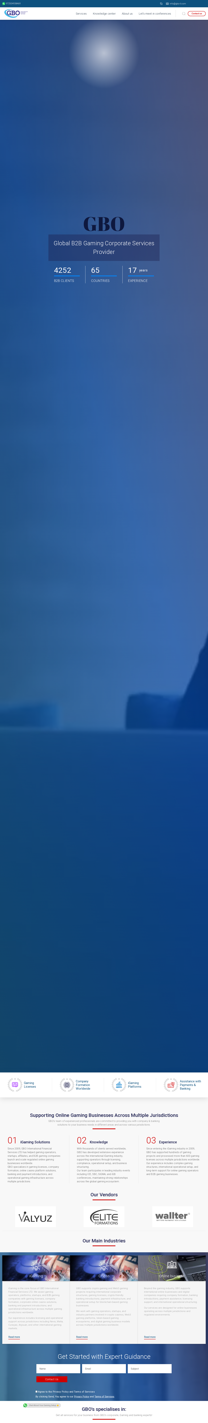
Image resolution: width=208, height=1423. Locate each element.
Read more (14, 1337)
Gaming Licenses (30, 1084)
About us (127, 13)
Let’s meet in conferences (155, 13)
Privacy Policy (81, 1396)
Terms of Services (104, 1396)
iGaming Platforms (134, 1084)
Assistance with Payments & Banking (190, 1084)
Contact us (197, 13)
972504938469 (13, 3)
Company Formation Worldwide (83, 1084)
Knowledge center (104, 13)
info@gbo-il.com (178, 3)
